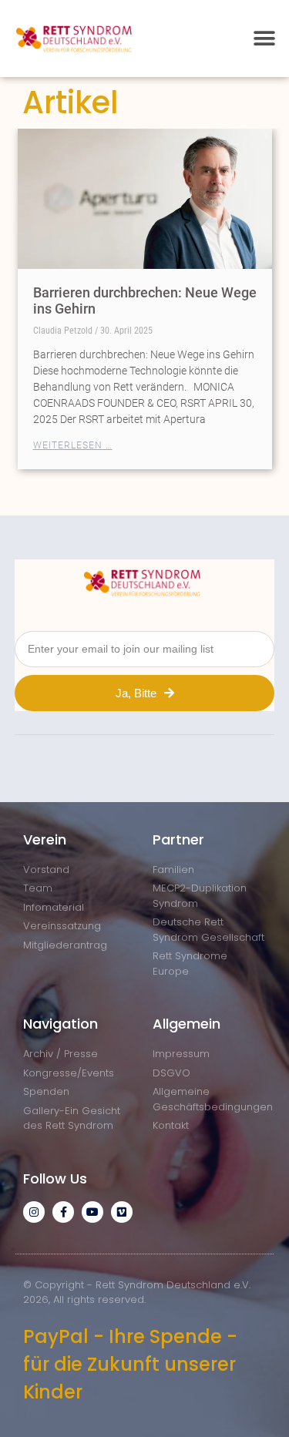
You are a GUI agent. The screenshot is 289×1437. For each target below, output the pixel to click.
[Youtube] (92, 1212)
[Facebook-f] (63, 1212)
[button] (264, 38)
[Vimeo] (122, 1212)
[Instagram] (34, 1212)
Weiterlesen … (73, 445)
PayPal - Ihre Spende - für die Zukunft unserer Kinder (130, 1364)
